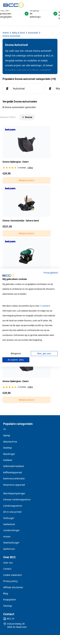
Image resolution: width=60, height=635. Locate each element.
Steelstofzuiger (11, 542)
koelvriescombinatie (14, 478)
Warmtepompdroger (14, 493)
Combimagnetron (12, 505)
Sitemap (7, 605)
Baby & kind (18, 32)
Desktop (7, 447)
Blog (5, 593)
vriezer (7, 536)
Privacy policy (10, 581)
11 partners (45, 305)
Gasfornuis (9, 548)
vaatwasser (9, 524)
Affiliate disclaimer (13, 587)
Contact (7, 568)
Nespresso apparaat (14, 484)
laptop (6, 435)
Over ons (8, 562)
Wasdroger (9, 453)
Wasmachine (10, 441)
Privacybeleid (51, 272)
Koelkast (7, 460)
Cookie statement (12, 574)
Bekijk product (26, 180)
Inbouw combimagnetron (17, 499)
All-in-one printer (12, 511)
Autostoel (33, 32)
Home (6, 32)
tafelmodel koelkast (13, 466)
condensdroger (11, 530)
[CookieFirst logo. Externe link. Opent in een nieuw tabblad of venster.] (8, 275)
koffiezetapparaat (12, 472)
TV (4, 429)
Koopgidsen (9, 599)
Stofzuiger (8, 518)
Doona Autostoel (11, 35)
